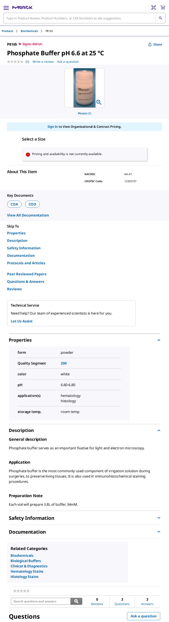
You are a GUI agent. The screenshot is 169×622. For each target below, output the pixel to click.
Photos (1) (84, 113)
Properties (16, 233)
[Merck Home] (22, 7)
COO (33, 204)
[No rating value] (16, 61)
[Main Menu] (6, 7)
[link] (21, 591)
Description (17, 240)
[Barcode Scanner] (153, 7)
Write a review (43, 61)
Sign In (53, 126)
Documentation (21, 255)
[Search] (160, 18)
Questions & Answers (25, 281)
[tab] (11, 31)
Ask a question (68, 61)
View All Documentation (28, 215)
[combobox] (84, 18)
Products (7, 31)
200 (64, 363)
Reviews (14, 289)
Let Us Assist (22, 321)
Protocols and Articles (26, 263)
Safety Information (23, 248)
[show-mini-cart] (162, 7)
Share (157, 44)
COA (14, 204)
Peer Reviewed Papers (26, 274)
